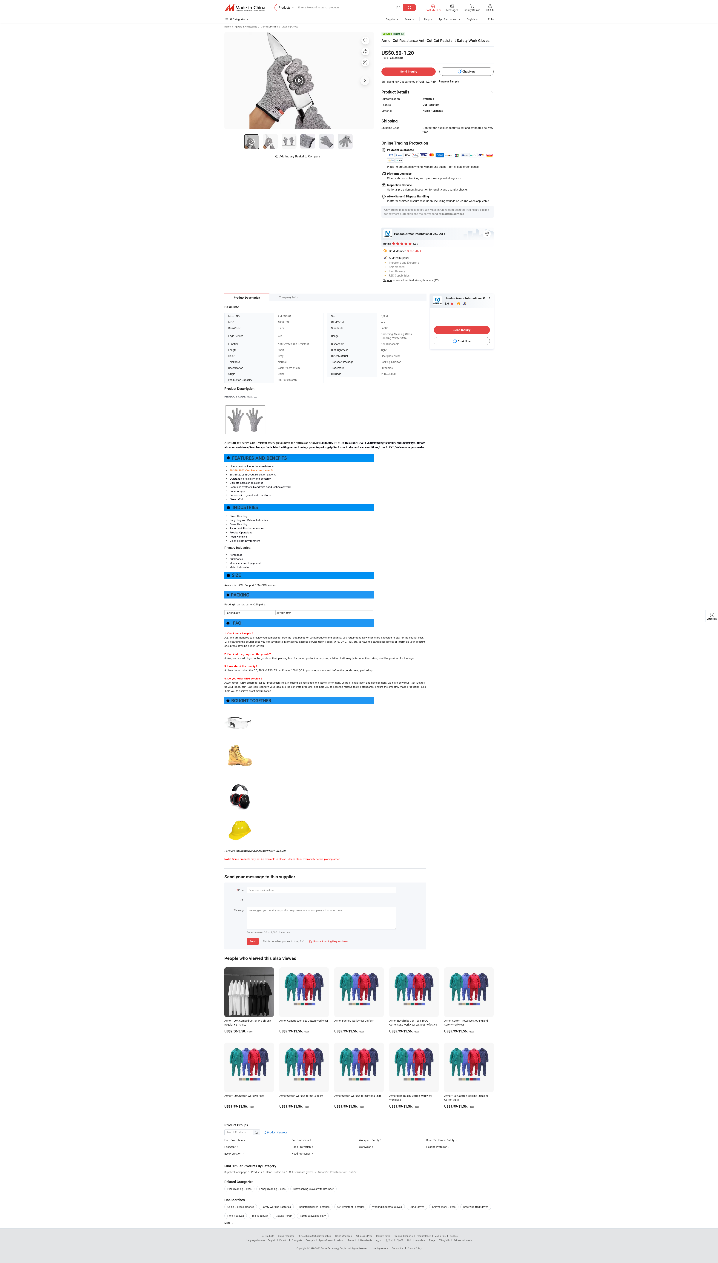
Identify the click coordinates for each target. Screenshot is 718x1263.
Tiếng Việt (444, 1240)
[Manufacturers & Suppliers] (244, 8)
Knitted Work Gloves (443, 1207)
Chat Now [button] (468, 71)
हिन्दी (409, 1240)
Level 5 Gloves (235, 1216)
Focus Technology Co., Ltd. (334, 1248)
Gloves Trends (284, 1216)
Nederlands (366, 1240)
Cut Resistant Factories (350, 1207)
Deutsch (352, 1240)
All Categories (237, 19)
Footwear (230, 1147)
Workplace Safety (369, 1140)
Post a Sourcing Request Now (328, 941)
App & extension (448, 19)
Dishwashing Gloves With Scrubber (313, 1189)
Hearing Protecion (436, 1147)
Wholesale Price (364, 1235)
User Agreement (380, 1248)
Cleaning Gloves (290, 26)
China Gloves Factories (240, 1207)
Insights (453, 1235)
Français (310, 1240)
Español (283, 1240)
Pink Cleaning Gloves (239, 1189)
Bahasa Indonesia (463, 1240)
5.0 (447, 303)
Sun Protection (300, 1140)
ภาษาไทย (420, 1240)
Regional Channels (403, 1235)
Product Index (424, 1235)
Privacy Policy (414, 1248)
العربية (379, 1240)
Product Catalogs (277, 1132)
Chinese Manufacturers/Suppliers (314, 1235)
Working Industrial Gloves (387, 1207)
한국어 (389, 1240)
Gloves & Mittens (269, 26)
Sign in (490, 10)
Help (426, 19)
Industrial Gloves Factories (314, 1207)
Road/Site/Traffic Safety (440, 1140)
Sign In (387, 280)
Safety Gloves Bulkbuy (313, 1216)
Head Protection (301, 1153)
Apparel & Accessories (246, 26)
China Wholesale (343, 1235)
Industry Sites (383, 1235)
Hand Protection (301, 1147)
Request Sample (449, 81)
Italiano (340, 1240)
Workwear (365, 1147)
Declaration (398, 1248)
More (227, 1222)
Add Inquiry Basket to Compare (299, 156)
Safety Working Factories (276, 1207)
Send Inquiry (408, 71)
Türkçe (432, 1240)
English (271, 1240)
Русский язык (326, 1240)
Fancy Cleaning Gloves (272, 1189)
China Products (286, 1235)
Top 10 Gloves (260, 1216)
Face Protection (233, 1140)
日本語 (400, 1240)
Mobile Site (440, 1235)
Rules (491, 19)
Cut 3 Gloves (417, 1207)
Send (253, 941)
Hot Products (267, 1235)
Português (297, 1240)
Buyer (407, 19)
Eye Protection (232, 1153)
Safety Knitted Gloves (475, 1207)
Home (227, 26)
